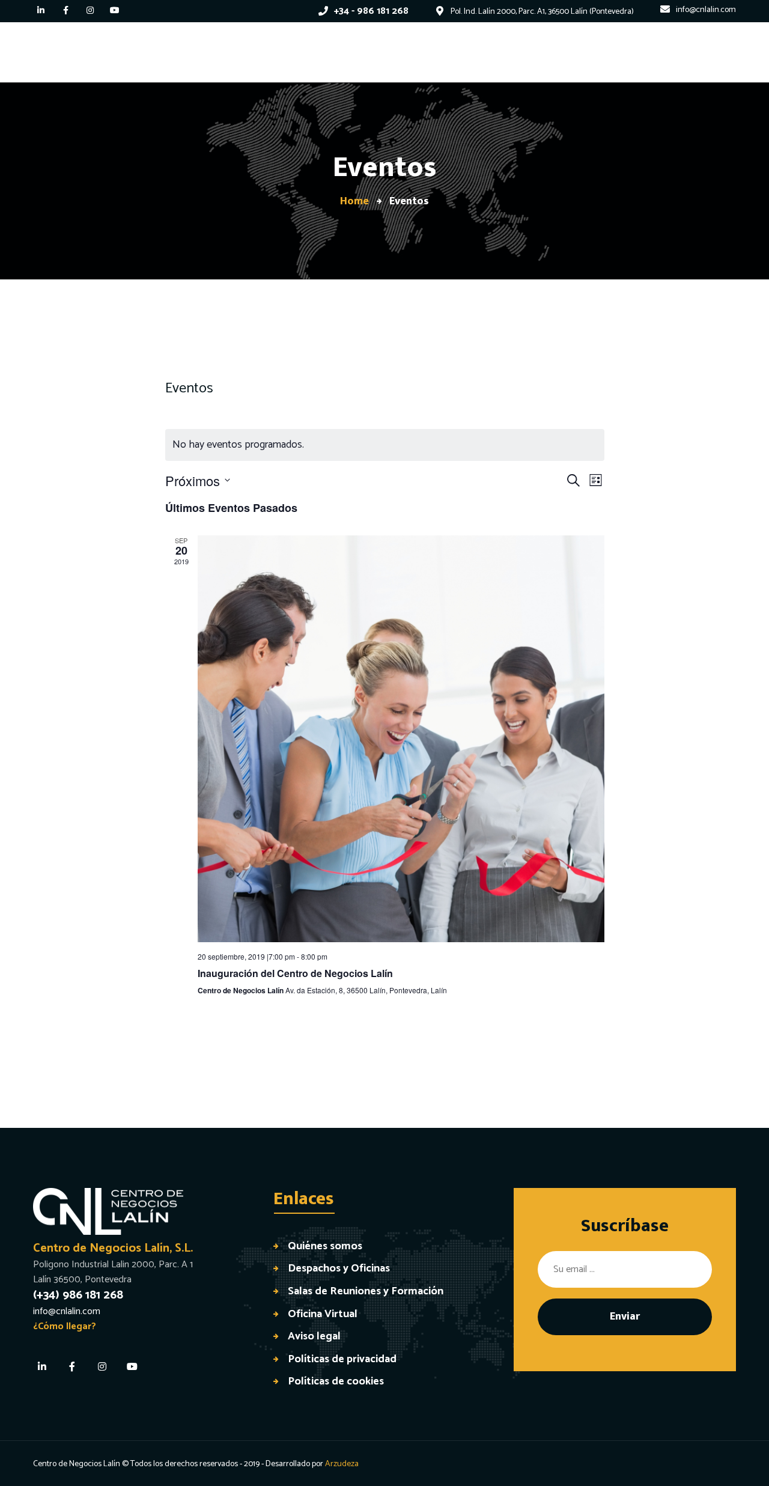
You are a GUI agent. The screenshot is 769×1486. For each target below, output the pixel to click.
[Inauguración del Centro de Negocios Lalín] (401, 738)
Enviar (625, 1317)
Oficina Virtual (322, 1314)
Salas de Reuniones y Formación (365, 1291)
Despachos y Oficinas (339, 1268)
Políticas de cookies (336, 1381)
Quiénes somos (325, 1246)
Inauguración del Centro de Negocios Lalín (295, 973)
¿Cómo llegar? (64, 1326)
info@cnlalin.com (66, 1311)
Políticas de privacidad (342, 1359)
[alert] (384, 445)
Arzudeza (342, 1464)
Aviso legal (314, 1336)
